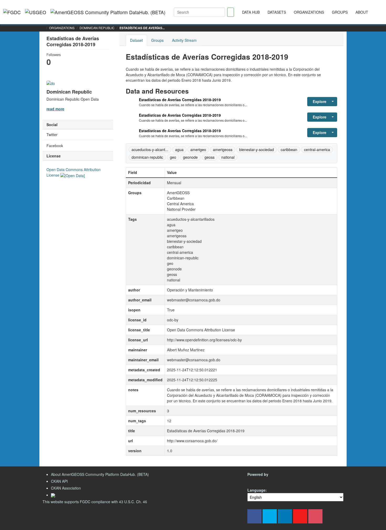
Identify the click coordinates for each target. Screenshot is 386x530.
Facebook (54, 145)
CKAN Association (66, 488)
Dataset (136, 40)
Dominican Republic (97, 27)
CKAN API (59, 481)
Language (256, 490)
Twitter (52, 134)
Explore (319, 101)
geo (173, 157)
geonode (190, 157)
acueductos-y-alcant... (150, 149)
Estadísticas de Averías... (142, 27)
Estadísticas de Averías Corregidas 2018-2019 (180, 99)
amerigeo (198, 149)
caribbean (289, 149)
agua (179, 149)
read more (55, 108)
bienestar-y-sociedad (256, 149)
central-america (317, 149)
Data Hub (251, 12)
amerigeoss (222, 149)
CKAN (256, 480)
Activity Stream (184, 40)
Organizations (309, 12)
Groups (340, 12)
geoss (210, 157)
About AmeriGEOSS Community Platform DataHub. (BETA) (100, 474)
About (362, 12)
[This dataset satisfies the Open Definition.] (72, 175)
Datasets (277, 12)
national (227, 157)
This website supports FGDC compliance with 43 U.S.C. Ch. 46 (95, 501)
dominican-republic (147, 157)
